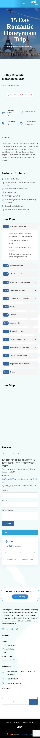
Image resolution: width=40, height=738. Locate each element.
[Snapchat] (17, 629)
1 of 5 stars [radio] (5, 479)
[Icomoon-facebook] (8, 629)
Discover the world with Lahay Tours (20, 591)
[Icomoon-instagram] (12, 629)
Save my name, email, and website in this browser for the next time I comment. (20, 486)
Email (5, 500)
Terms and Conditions (9, 660)
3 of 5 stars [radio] (21, 479)
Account (22, 3)
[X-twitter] (3, 629)
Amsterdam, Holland (12, 85)
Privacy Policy (7, 656)
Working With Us (8, 649)
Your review (8, 510)
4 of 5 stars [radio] (29, 479)
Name (5, 490)
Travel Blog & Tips (8, 645)
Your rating (6, 476)
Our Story (5, 642)
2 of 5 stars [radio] (13, 479)
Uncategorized (22, 44)
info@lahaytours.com (14, 683)
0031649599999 (12, 679)
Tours (4, 652)
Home (13, 44)
